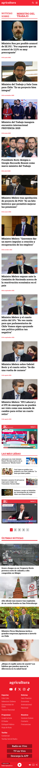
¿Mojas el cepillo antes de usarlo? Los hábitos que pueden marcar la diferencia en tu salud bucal (18, 666)
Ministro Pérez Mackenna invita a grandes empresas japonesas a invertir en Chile (19, 633)
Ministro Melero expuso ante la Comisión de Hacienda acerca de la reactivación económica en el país (19, 281)
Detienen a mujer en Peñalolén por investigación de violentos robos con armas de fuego (24, 492)
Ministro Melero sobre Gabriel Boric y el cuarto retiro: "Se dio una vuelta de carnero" (18, 367)
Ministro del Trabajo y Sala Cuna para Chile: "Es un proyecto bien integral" (19, 87)
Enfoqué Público (8, 724)
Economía (25, 701)
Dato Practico (26, 698)
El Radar (5, 721)
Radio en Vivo (19, 746)
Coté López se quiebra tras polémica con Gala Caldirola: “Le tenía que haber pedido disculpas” (25, 471)
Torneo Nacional (8, 710)
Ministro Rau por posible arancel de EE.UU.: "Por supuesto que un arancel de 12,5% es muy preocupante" (19, 48)
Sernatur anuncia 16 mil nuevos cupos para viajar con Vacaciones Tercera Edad (13, 482)
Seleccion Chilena (9, 701)
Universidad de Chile (8, 705)
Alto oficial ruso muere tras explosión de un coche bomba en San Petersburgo (19, 602)
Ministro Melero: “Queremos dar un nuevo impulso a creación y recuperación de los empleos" (19, 241)
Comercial (6, 736)
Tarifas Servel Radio (9, 739)
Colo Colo (5, 698)
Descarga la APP (19, 755)
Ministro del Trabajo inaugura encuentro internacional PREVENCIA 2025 (18, 125)
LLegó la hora (7, 718)
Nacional (24, 708)
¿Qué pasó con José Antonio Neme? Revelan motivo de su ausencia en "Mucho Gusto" (12, 461)
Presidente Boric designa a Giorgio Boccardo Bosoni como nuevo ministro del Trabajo (18, 162)
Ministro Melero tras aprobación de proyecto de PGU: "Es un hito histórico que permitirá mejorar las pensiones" (19, 202)
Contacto (24, 721)
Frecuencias (26, 724)
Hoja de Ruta (7, 727)
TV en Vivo (19, 751)
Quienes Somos (27, 718)
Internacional (26, 704)
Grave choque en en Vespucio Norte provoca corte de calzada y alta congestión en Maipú (18, 570)
